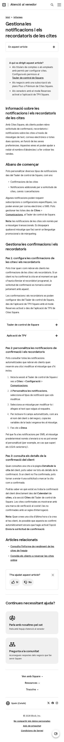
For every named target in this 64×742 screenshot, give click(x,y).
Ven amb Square (31, 676)
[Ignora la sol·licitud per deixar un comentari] (53, 575)
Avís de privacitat (32, 726)
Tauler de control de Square (27, 77)
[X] (48, 703)
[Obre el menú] (59, 4)
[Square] (4, 4)
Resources (31, 683)
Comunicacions (14, 214)
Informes (18, 17)
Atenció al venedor (23, 4)
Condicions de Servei (32, 730)
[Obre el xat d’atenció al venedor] (56, 734)
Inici (8, 17)
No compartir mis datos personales (32, 721)
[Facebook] (52, 703)
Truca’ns (31, 689)
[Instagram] (56, 703)
